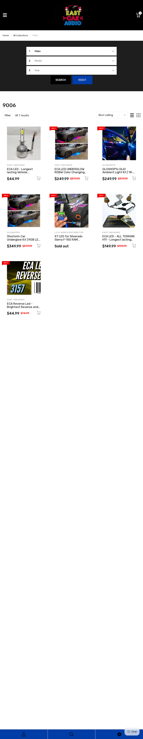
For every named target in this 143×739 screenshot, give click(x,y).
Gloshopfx (108, 165)
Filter (8, 115)
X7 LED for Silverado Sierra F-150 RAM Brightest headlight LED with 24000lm (71, 241)
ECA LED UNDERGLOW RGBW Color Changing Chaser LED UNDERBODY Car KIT (71, 174)
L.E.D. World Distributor (69, 232)
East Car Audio (16, 165)
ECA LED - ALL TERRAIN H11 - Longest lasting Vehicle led (118, 239)
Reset (82, 79)
